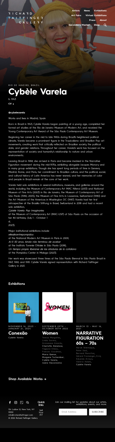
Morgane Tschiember (53, 357)
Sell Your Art (41, 412)
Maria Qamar (49, 355)
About (103, 20)
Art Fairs (76, 15)
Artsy (21, 402)
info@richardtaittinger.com (20, 415)
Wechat (27, 402)
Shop (97, 25)
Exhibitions (100, 11)
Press (92, 20)
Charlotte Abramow (52, 346)
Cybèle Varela (15, 338)
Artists (76, 11)
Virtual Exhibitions (96, 15)
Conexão (17, 333)
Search (105, 25)
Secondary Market (79, 25)
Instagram (15, 402)
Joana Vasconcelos (52, 363)
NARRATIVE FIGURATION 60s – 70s (89, 338)
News (87, 11)
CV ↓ (11, 104)
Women (50, 333)
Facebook (9, 402)
